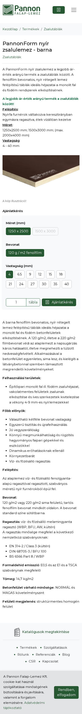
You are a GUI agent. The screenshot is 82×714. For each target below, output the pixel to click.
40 (67, 284)
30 (44, 284)
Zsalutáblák (53, 29)
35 (55, 284)
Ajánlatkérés (62, 302)
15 (50, 274)
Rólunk (23, 654)
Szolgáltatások (55, 647)
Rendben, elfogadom (66, 692)
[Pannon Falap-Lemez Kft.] (21, 9)
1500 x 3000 (45, 231)
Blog (66, 654)
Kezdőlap (10, 29)
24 (21, 284)
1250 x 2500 (18, 231)
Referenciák (46, 654)
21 (10, 284)
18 (61, 274)
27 (32, 284)
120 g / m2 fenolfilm (25, 253)
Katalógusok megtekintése (45, 632)
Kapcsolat (50, 661)
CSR (32, 661)
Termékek (30, 29)
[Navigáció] (73, 10)
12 (40, 274)
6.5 (19, 274)
